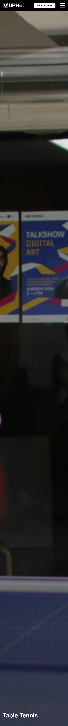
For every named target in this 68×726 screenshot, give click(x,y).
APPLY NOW (44, 5)
